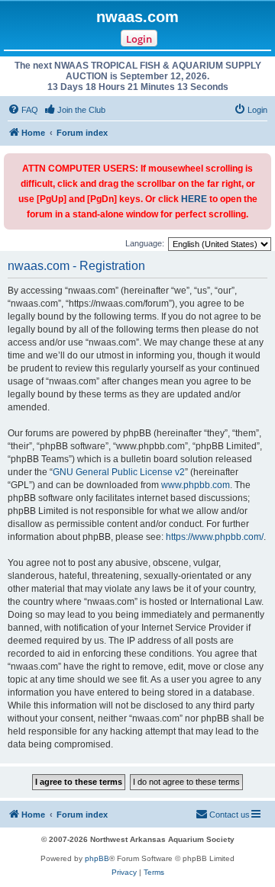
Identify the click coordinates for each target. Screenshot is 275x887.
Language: (144, 243)
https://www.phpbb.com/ (215, 537)
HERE (194, 199)
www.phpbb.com (195, 485)
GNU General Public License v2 (119, 472)
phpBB (97, 858)
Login (139, 39)
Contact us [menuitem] (229, 814)
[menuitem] (23, 110)
